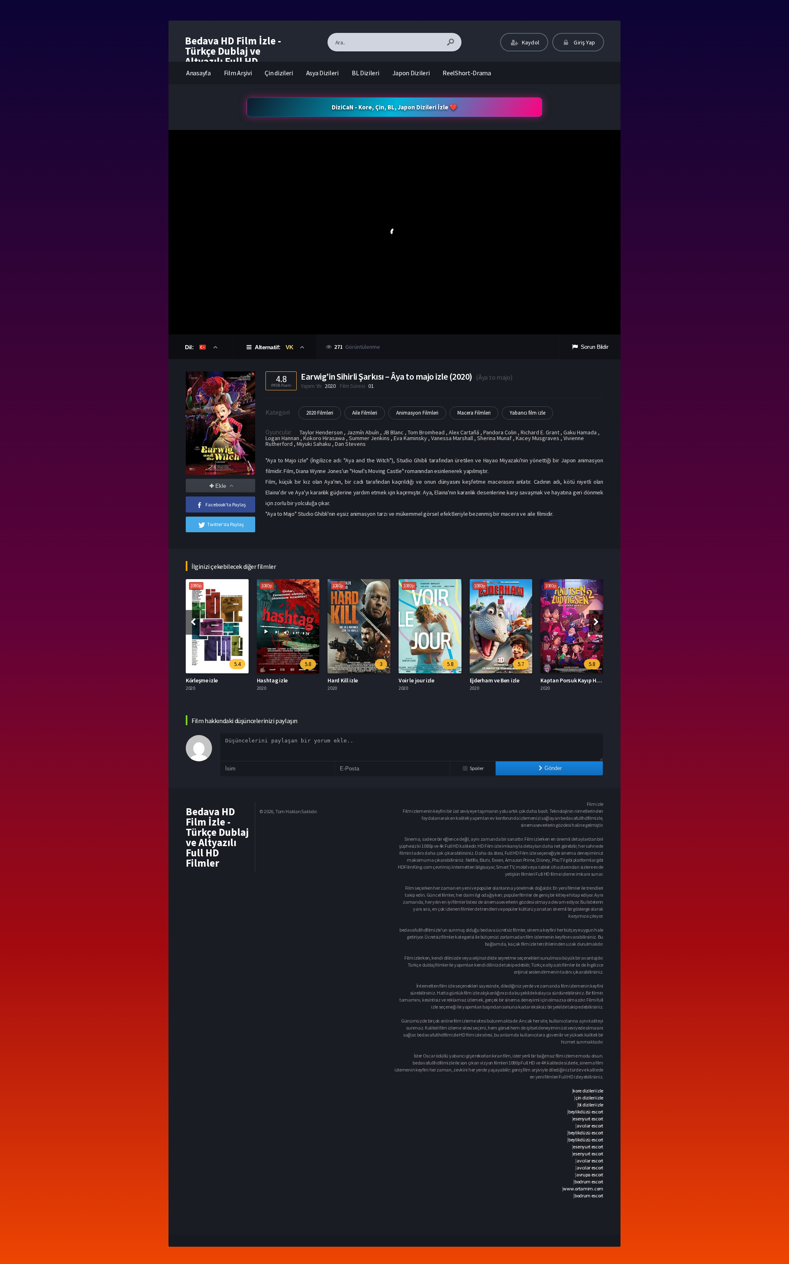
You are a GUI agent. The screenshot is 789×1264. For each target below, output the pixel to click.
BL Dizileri (365, 73)
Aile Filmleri (364, 412)
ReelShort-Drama (467, 73)
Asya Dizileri (322, 73)
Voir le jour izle (416, 680)
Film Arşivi (238, 73)
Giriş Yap (583, 42)
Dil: (190, 347)
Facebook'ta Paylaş (225, 504)
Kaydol (530, 42)
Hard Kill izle (343, 680)
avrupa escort (589, 1174)
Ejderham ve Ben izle (494, 680)
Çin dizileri (279, 73)
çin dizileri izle (589, 1098)
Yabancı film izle (527, 412)
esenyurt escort (588, 1119)
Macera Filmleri (474, 412)
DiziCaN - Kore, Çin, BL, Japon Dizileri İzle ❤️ (394, 107)
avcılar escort (590, 1126)
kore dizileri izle (588, 1091)
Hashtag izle (272, 680)
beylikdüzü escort (585, 1112)
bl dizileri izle (590, 1105)
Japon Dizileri (411, 73)
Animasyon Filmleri (417, 412)
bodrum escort (588, 1181)
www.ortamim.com (583, 1188)
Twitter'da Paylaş (225, 524)
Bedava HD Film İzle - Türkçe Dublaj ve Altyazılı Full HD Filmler (233, 56)
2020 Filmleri (319, 412)
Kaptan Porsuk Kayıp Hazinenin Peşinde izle (593, 680)
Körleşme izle (202, 680)
